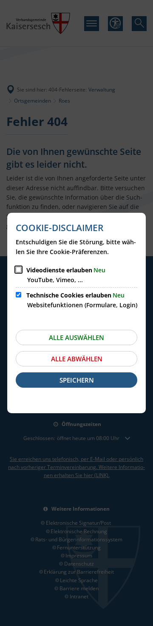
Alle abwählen (76, 358)
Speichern (77, 380)
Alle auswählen (76, 337)
